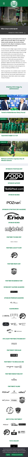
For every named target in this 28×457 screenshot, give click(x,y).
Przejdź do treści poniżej (16, 32)
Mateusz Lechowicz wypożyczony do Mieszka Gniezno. (12, 159)
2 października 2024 (5, 144)
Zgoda (8, 454)
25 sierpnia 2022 (4, 98)
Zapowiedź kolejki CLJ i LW (9, 135)
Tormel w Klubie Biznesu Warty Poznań (13, 112)
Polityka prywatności (17, 454)
